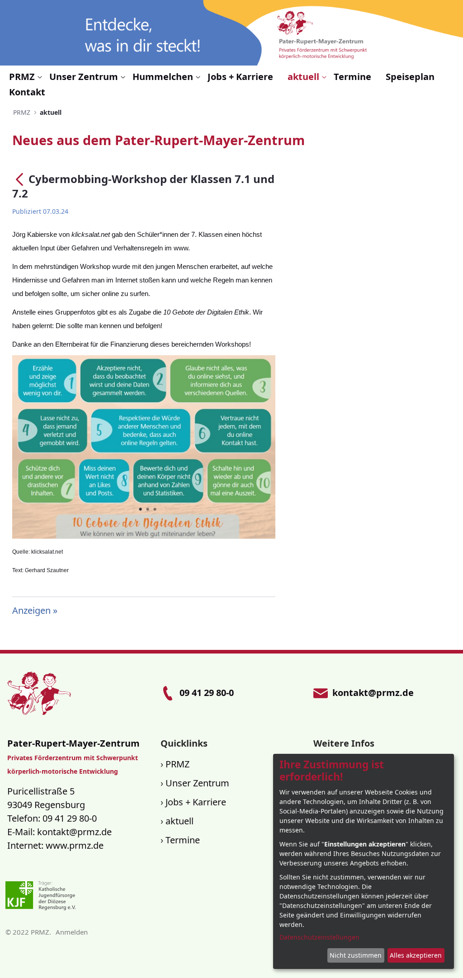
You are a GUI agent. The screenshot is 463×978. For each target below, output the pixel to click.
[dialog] (363, 861)
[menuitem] (25, 77)
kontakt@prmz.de (74, 832)
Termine (182, 840)
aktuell (179, 821)
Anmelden (72, 931)
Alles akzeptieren (416, 955)
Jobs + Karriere (195, 802)
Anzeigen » (34, 610)
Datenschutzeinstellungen (319, 937)
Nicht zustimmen (356, 955)
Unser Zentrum (197, 783)
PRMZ (177, 764)
